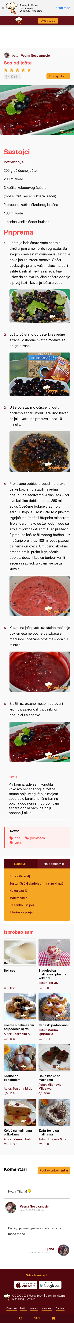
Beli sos (20, 964)
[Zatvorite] (3, 8)
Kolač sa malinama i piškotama (20, 1122)
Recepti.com (7, 1297)
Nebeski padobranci (54, 1017)
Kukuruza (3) (18, 890)
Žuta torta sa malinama (54, 1122)
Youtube (34, 1308)
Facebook (11, 1308)
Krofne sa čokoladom (20, 1069)
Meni (37, 1318)
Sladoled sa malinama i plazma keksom (54, 964)
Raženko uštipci (21, 905)
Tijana (49, 1249)
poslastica (37, 838)
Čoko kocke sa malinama (54, 1069)
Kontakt (30, 1298)
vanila (18, 842)
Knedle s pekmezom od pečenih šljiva (20, 1017)
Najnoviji (20, 863)
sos (17, 838)
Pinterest (60, 1308)
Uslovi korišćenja (55, 1295)
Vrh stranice (35, 1275)
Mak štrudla (18, 898)
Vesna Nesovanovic (35, 55)
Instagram (47, 1308)
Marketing (18, 1298)
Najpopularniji (54, 863)
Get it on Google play (50, 1285)
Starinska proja (21, 912)
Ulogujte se (48, 20)
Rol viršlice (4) (19, 876)
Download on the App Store (25, 1285)
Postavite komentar (53, 1170)
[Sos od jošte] (39, 306)
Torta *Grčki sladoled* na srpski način (37, 883)
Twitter (23, 1308)
